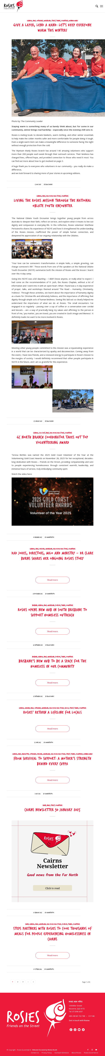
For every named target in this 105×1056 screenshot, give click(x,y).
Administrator (50, 537)
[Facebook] (71, 1031)
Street (54, 21)
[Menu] (101, 6)
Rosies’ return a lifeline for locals (52, 712)
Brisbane (34, 605)
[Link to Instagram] (92, 1050)
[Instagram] (75, 1031)
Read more (52, 579)
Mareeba (27, 708)
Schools (67, 708)
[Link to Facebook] (88, 1050)
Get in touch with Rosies (79, 1020)
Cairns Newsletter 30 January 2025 (52, 810)
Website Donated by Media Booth (44, 1050)
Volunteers (64, 21)
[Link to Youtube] (96, 1050)
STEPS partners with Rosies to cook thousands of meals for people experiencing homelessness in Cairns (52, 933)
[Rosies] (13, 6)
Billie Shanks (49, 184)
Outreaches (40, 21)
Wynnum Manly (73, 21)
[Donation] (83, 1031)
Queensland (47, 21)
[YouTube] (79, 1031)
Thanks (58, 21)
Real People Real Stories (53, 196)
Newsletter (25, 754)
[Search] (95, 6)
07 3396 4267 (77, 1011)
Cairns (44, 805)
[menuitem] (95, 6)
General (29, 21)
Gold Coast (42, 433)
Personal (42, 549)
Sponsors (57, 605)
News (34, 21)
